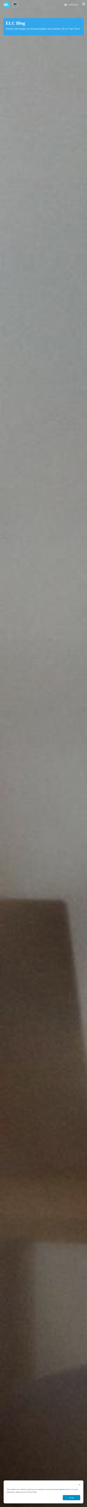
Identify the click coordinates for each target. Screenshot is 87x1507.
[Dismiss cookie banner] (79, 1485)
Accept (71, 1498)
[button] (83, 4)
